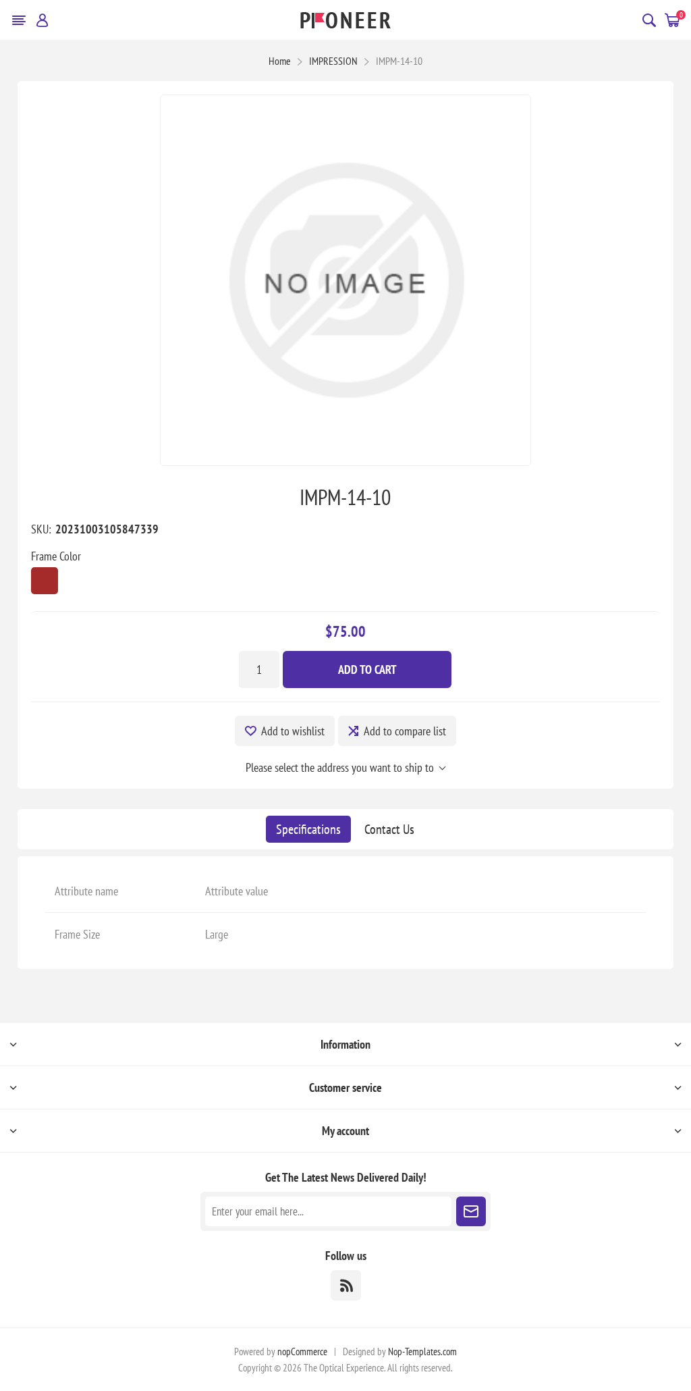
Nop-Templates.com (422, 1351)
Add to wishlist (293, 731)
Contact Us (389, 829)
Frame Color (56, 556)
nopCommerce (302, 1351)
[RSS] (346, 1285)
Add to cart (367, 669)
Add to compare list (405, 731)
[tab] (308, 829)
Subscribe (471, 1211)
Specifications (308, 829)
